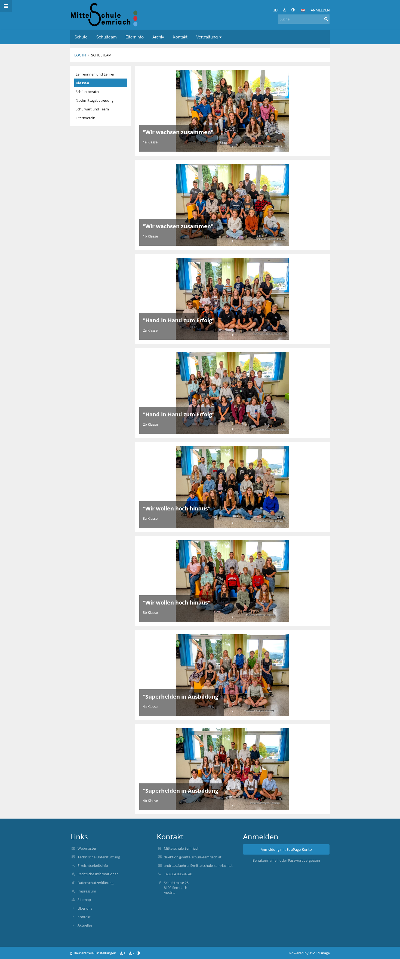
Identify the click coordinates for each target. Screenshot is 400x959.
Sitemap (84, 899)
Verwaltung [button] (207, 37)
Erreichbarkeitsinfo (93, 865)
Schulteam (101, 55)
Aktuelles (85, 925)
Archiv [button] (158, 37)
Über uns (85, 908)
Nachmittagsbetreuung (94, 100)
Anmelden (320, 10)
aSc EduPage (319, 953)
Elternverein (85, 117)
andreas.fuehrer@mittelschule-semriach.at (198, 865)
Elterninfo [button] (134, 37)
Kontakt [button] (180, 37)
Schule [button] (81, 37)
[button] (293, 10)
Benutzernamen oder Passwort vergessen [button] (286, 860)
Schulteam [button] (106, 37)
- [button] (286, 9)
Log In (80, 55)
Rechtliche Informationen (98, 873)
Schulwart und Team (92, 109)
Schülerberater (88, 91)
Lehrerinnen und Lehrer (95, 74)
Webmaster (87, 848)
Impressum (87, 891)
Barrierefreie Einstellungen (95, 953)
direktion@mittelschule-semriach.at (192, 857)
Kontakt (84, 916)
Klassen (82, 82)
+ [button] (278, 9)
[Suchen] (326, 19)
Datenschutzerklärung (95, 882)
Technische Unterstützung (99, 857)
